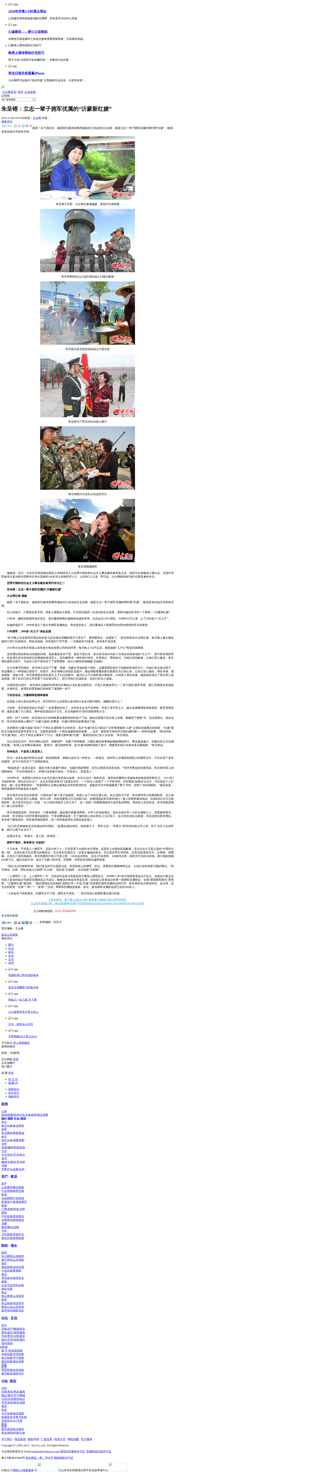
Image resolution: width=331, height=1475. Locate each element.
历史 (10, 1154)
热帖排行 (13, 1096)
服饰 (10, 1147)
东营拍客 (17, 1350)
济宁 (10, 1328)
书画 (4, 1165)
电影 (21, 1140)
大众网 (37, 118)
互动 (14, 1318)
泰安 (4, 1332)
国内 (4, 1118)
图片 (11, 944)
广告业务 (46, 1439)
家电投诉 (18, 1219)
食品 (4, 1274)
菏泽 (4, 1336)
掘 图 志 (13, 1082)
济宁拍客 (18, 1357)
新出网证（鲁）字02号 (39, 1457)
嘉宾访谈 (6, 1238)
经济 (16, 1114)
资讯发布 (6, 1277)
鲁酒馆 (17, 1270)
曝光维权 (18, 1187)
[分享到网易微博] (30, 126)
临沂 (10, 1332)
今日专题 (6, 1413)
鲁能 (15, 1132)
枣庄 (10, 1336)
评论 (4, 1122)
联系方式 (60, 1439)
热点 (22, 1154)
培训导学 (18, 1303)
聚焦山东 (6, 1306)
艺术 (16, 1154)
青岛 (22, 1328)
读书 (11, 962)
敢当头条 (6, 1125)
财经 (4, 1245)
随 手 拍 (6, 1350)
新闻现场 (18, 1238)
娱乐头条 (6, 1140)
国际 (10, 1118)
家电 (4, 1212)
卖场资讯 (18, 1216)
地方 (4, 1325)
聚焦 (4, 1227)
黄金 (21, 1132)
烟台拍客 (18, 1361)
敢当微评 (18, 1429)
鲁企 (4, 1292)
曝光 (10, 1227)
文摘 (10, 1161)
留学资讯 (6, 1310)
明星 (15, 1140)
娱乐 (11, 952)
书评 (22, 1161)
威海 (22, 1332)
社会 (11, 948)
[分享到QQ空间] (15, 126)
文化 (4, 1154)
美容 (16, 1147)
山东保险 (18, 1259)
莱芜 (22, 1336)
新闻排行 (13, 1089)
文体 (28, 1114)
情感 (4, 1147)
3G (14, 1420)
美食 (10, 1209)
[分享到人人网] (27, 126)
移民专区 (18, 1310)
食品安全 (18, 1277)
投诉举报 (6, 1369)
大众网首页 (9, 92)
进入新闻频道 (21, 1042)
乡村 (22, 1209)
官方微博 (86, 1439)
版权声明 (33, 1439)
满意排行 (18, 1373)
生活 (11, 955)
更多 (16, 1059)
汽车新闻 (6, 1234)
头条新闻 (6, 1198)
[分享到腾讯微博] (23, 126)
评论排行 (13, 1092)
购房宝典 (18, 1190)
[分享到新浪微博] (19, 126)
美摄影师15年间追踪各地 (23, 975)
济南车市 (18, 1234)
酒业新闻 (6, 1267)
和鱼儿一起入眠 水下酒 (22, 999)
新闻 (4, 1104)
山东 (4, 1111)
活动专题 (18, 1267)
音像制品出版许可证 (98, 1451)
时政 (16, 1432)
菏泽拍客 (18, 1354)
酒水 (14, 1245)
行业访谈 (6, 1270)
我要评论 (6, 121)
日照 (16, 1336)
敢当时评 (4, 1425)
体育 (4, 1129)
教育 (4, 1299)
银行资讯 (6, 1259)
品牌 (16, 1227)
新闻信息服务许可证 (72, 1451)
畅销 (4, 1161)
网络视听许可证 (63, 1457)
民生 (4, 1432)
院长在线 (18, 1285)
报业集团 (20, 1439)
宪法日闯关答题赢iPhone (26, 73)
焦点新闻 (6, 1256)
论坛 (4, 1318)
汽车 (4, 1230)
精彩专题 (6, 1288)
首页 (20, 92)
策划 (13, 1381)
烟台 (4, 1339)
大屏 (19, 1420)
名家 (15, 1169)
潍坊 (22, 1339)
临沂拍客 (6, 1357)
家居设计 (6, 1201)
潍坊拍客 (6, 1361)
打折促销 (18, 1198)
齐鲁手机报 (20, 1417)
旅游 (4, 1205)
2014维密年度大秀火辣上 (23, 1011)
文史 (11, 959)
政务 (34, 1114)
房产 (4, 1176)
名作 (21, 1169)
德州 (4, 1343)
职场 (22, 1147)
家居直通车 (20, 1201)
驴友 (16, 1209)
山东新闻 (30, 92)
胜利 (10, 1343)
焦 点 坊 (13, 1079)
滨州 (10, 1339)
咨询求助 (18, 1369)
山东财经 (18, 1256)
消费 (4, 1223)
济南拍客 (6, 1354)
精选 (23, 1118)
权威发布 (6, 1417)
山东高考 (18, 1306)
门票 (4, 1209)
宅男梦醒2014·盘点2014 (22, 1036)
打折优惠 (6, 1190)
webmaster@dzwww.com (45, 1451)
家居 (14, 1176)
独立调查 (42, 1114)
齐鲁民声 (4, 1365)
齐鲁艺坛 (6, 1169)
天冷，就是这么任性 (20, 1024)
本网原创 (6, 1219)
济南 (4, 1328)
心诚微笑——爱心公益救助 (28, 31)
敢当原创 (18, 1125)
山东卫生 (6, 1285)
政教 (10, 1114)
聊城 (16, 1328)
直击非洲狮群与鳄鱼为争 (23, 987)
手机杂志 (6, 1420)
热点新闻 (6, 1303)
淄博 (16, 1332)
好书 (16, 1161)
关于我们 (6, 1439)
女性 (4, 1143)
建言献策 (6, 1373)
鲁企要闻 (6, 1296)
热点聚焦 (6, 1132)
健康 (4, 1281)
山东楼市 (6, 1187)
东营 (16, 1339)
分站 (4, 1381)
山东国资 (18, 1296)
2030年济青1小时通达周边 (27, 11)
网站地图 (73, 1439)
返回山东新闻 (9, 934)
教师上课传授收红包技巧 (26, 53)
